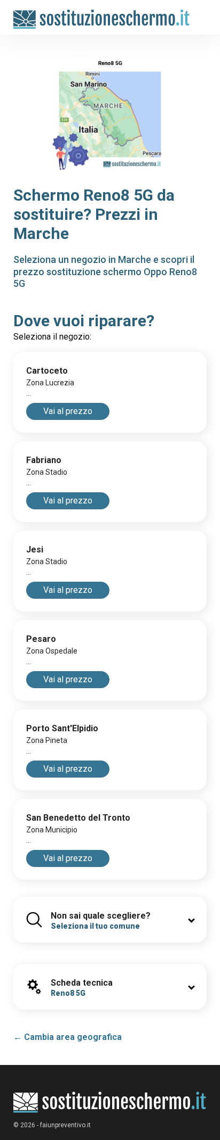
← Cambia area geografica (67, 1037)
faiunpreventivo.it (65, 1125)
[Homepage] (101, 14)
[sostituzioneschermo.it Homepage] (110, 1102)
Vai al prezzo (67, 411)
